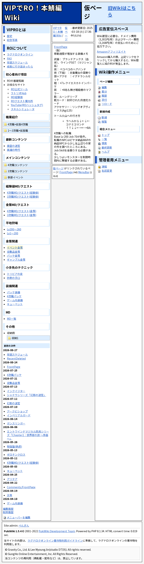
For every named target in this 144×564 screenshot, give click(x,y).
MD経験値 (17, 97)
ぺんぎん (24, 525)
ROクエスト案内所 (22, 101)
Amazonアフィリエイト (111, 51)
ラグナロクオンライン (20, 54)
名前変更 (107, 170)
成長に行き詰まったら (20, 66)
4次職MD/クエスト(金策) (21, 211)
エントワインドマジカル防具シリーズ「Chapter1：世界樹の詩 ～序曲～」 (28, 435)
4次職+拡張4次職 (18, 124)
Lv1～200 (12, 233)
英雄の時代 (13, 150)
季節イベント (15, 177)
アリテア (12, 479)
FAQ (9, 58)
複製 (104, 121)
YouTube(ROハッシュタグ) (27, 105)
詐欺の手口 (13, 278)
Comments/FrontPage (21, 487)
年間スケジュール (17, 62)
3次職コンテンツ (18, 171)
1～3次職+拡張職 (18, 130)
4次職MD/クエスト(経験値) (23, 192)
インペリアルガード (19, 415)
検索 (104, 143)
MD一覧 (11, 318)
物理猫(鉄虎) (14, 446)
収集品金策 (13, 252)
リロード (107, 104)
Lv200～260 (14, 229)
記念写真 (12, 40)
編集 (104, 87)
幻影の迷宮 (13, 403)
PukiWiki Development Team (57, 531)
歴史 (9, 36)
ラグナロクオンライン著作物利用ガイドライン (55, 540)
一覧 (104, 139)
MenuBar (83, 172)
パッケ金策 (13, 255)
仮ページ (66, 33)
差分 (104, 91)
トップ (106, 135)
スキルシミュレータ (22, 109)
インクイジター (16, 391)
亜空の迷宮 (13, 146)
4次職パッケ (14, 296)
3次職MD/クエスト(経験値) (23, 196)
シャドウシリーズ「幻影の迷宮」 (26, 395)
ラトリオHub (18, 93)
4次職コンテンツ (18, 165)
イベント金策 (15, 247)
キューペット (15, 304)
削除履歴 (8, 512)
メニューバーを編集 (18, 517)
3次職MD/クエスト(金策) (21, 215)
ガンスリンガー (16, 423)
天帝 (9, 495)
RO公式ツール (19, 89)
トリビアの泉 (15, 274)
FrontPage (60, 47)
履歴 (104, 95)
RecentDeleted (16, 358)
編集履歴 (8, 509)
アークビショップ (17, 411)
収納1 (15, 338)
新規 (104, 117)
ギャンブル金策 (16, 259)
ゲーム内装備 (15, 300)
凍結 (104, 166)
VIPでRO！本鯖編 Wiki (58, 31)
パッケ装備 (13, 292)
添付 (104, 100)
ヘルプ (106, 151)
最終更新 (107, 147)
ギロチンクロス (16, 454)
